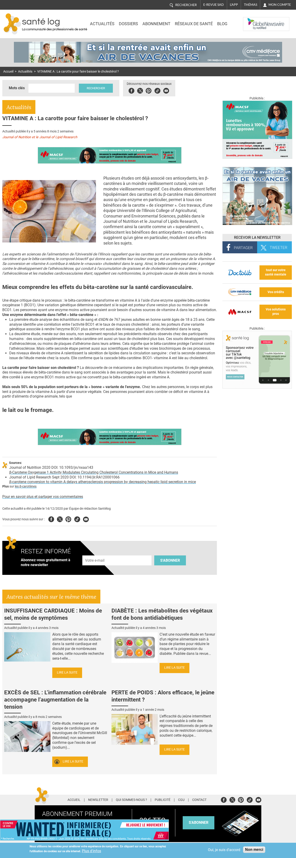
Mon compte (279, 4)
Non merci (254, 850)
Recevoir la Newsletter (257, 237)
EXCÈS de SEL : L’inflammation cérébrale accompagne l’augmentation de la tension (55, 699)
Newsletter (98, 800)
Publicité (162, 800)
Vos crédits (276, 292)
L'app (234, 4)
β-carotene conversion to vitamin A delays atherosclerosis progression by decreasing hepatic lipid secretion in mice (102, 482)
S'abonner (170, 560)
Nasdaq (252, 20)
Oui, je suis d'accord (224, 850)
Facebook (131, 90)
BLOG (222, 23)
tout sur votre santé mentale (275, 272)
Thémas (250, 4)
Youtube (86, 518)
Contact (199, 800)
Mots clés (17, 88)
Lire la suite (67, 672)
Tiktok (157, 90)
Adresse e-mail (95, 553)
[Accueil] (12, 23)
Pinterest (148, 90)
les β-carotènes (26, 486)
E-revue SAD (213, 4)
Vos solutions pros (276, 311)
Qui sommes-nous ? (131, 800)
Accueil (8, 72)
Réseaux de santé (194, 23)
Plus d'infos (91, 851)
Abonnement (156, 23)
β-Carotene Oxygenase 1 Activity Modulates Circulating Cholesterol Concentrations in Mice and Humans (93, 472)
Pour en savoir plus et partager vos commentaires (42, 496)
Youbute (166, 90)
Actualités (102, 23)
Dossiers (128, 23)
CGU (181, 800)
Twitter (140, 90)
